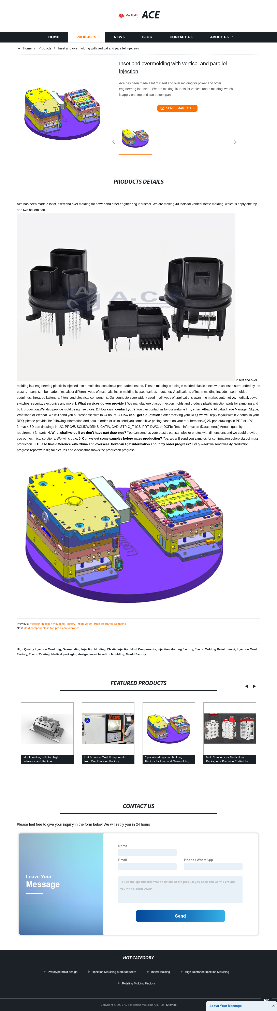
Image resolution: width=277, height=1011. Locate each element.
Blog (147, 37)
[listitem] (138, 140)
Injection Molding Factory (175, 649)
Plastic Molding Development (215, 649)
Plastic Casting (39, 654)
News (119, 37)
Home (53, 37)
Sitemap (171, 1004)
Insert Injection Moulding (106, 654)
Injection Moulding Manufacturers (114, 972)
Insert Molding (160, 972)
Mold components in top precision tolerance (51, 628)
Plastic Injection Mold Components (131, 649)
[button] (113, 142)
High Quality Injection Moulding (39, 649)
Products (86, 37)
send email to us (180, 108)
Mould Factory (136, 654)
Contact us (181, 37)
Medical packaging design (69, 654)
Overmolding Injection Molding (84, 649)
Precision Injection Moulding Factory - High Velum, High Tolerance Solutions (77, 623)
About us (219, 37)
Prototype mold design (62, 972)
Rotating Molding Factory (138, 983)
